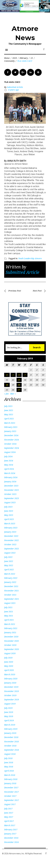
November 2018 (11, 741)
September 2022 (11, 548)
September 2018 (11, 750)
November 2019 (11, 691)
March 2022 (9, 574)
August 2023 (10, 502)
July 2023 (8, 506)
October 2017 (10, 796)
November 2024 (11, 439)
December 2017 (11, 787)
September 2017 (11, 800)
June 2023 (8, 511)
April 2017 (9, 821)
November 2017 (11, 792)
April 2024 (9, 469)
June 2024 (8, 460)
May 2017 (8, 817)
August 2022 (10, 552)
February (24, 58)
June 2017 (8, 812)
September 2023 (11, 498)
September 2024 (11, 448)
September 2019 (11, 699)
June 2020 (8, 662)
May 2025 (8, 414)
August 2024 (10, 452)
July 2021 (8, 607)
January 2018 (10, 783)
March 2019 (9, 724)
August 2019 (10, 703)
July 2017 (8, 808)
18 (7, 384)
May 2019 (8, 716)
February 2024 (10, 477)
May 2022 (8, 565)
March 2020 (9, 674)
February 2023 (10, 527)
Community (9, 61)
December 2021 (11, 586)
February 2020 (10, 678)
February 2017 (10, 829)
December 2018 (11, 737)
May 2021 (8, 615)
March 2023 (9, 523)
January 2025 (10, 431)
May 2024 (8, 464)
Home (7, 58)
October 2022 (10, 544)
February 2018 (10, 779)
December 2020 (11, 636)
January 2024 (10, 481)
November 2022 (11, 540)
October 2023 (10, 494)
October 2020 (10, 645)
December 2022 (11, 536)
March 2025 (9, 423)
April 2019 (9, 720)
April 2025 (9, 418)
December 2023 (11, 485)
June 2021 (8, 611)
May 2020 (8, 666)
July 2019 (8, 708)
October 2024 (10, 444)
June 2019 (8, 712)
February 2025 (10, 427)
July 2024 (8, 456)
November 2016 (11, 842)
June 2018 (8, 762)
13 (32, 58)
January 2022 (10, 582)
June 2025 (8, 410)
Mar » (13, 393)
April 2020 (9, 670)
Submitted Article (15, 87)
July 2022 (8, 557)
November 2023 (11, 490)
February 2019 (10, 729)
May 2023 (8, 515)
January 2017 (10, 833)
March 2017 (9, 825)
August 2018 (10, 754)
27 (19, 389)
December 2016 (11, 838)
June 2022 (8, 561)
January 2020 (10, 682)
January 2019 (10, 733)
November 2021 (11, 590)
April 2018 (9, 770)
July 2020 (8, 657)
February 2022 (10, 578)
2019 (14, 58)
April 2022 (9, 569)
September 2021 (11, 599)
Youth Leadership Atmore (30, 258)
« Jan (6, 393)
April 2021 (9, 620)
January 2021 (10, 632)
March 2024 (9, 473)
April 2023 (9, 519)
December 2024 (11, 435)
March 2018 (9, 775)
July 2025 (8, 406)
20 (19, 384)
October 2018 (10, 745)
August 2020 (10, 653)
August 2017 (10, 804)
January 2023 (10, 532)
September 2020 (11, 649)
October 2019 (10, 695)
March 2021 (9, 624)
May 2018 (8, 766)
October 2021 (10, 594)
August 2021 (10, 603)
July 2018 (8, 758)
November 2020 (11, 641)
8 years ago (13, 89)
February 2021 (10, 628)
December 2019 (11, 687)
